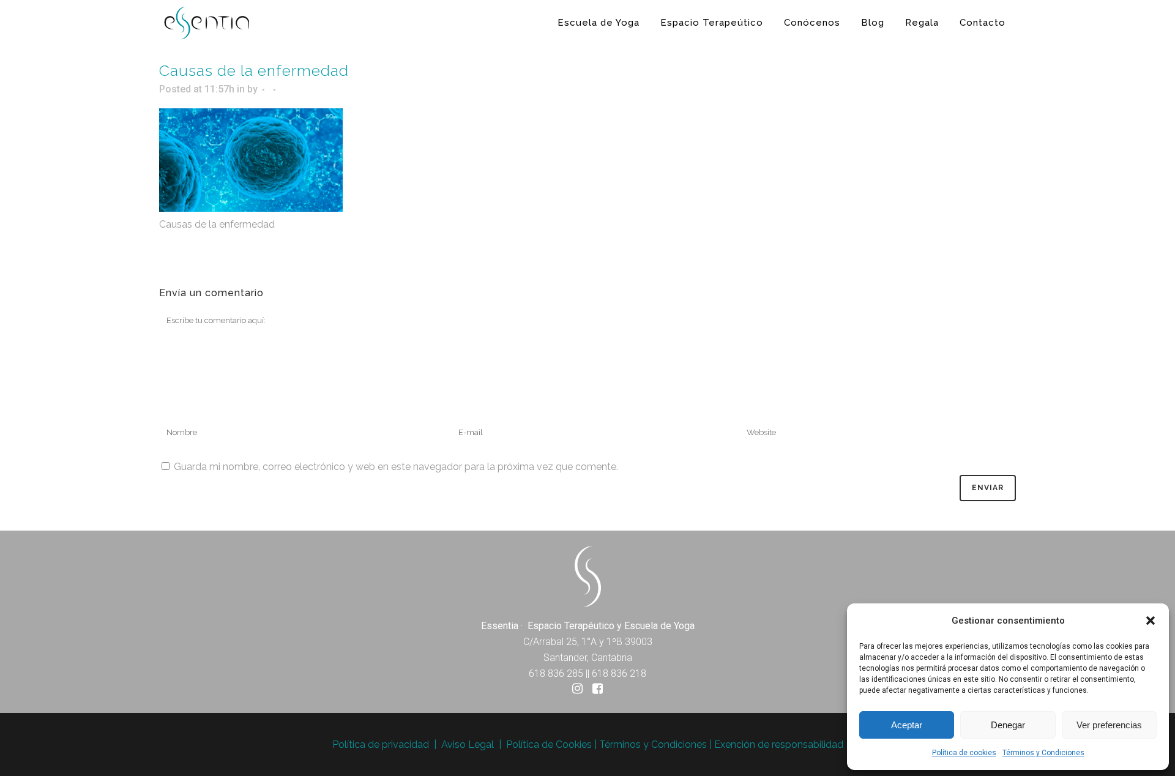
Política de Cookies (549, 744)
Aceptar (906, 725)
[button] (1150, 620)
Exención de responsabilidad (778, 744)
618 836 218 (619, 673)
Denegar (1008, 725)
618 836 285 (556, 673)
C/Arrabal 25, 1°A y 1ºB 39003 (587, 641)
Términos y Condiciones (1043, 752)
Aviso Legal (467, 744)
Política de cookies (964, 752)
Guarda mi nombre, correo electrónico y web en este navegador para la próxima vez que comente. (396, 466)
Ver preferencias (1109, 725)
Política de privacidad (380, 744)
